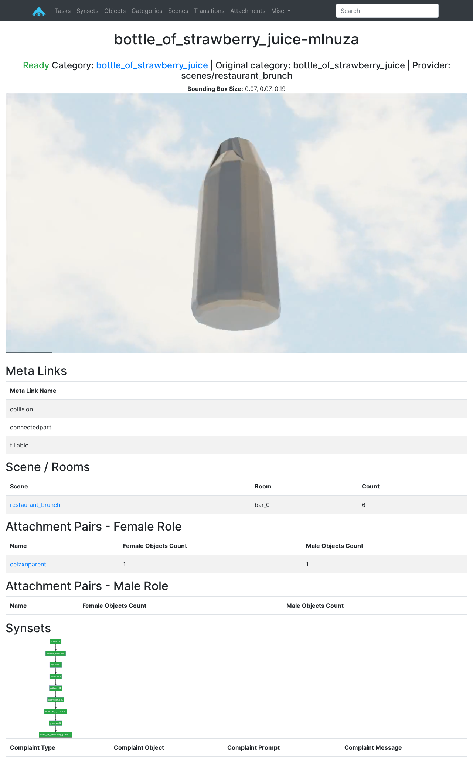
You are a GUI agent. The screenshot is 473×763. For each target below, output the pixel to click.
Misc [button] (278, 10)
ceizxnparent (28, 564)
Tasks (63, 10)
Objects (115, 10)
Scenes (178, 10)
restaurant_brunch (35, 504)
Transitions (209, 10)
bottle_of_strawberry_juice (152, 65)
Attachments (247, 10)
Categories (147, 10)
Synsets (87, 10)
